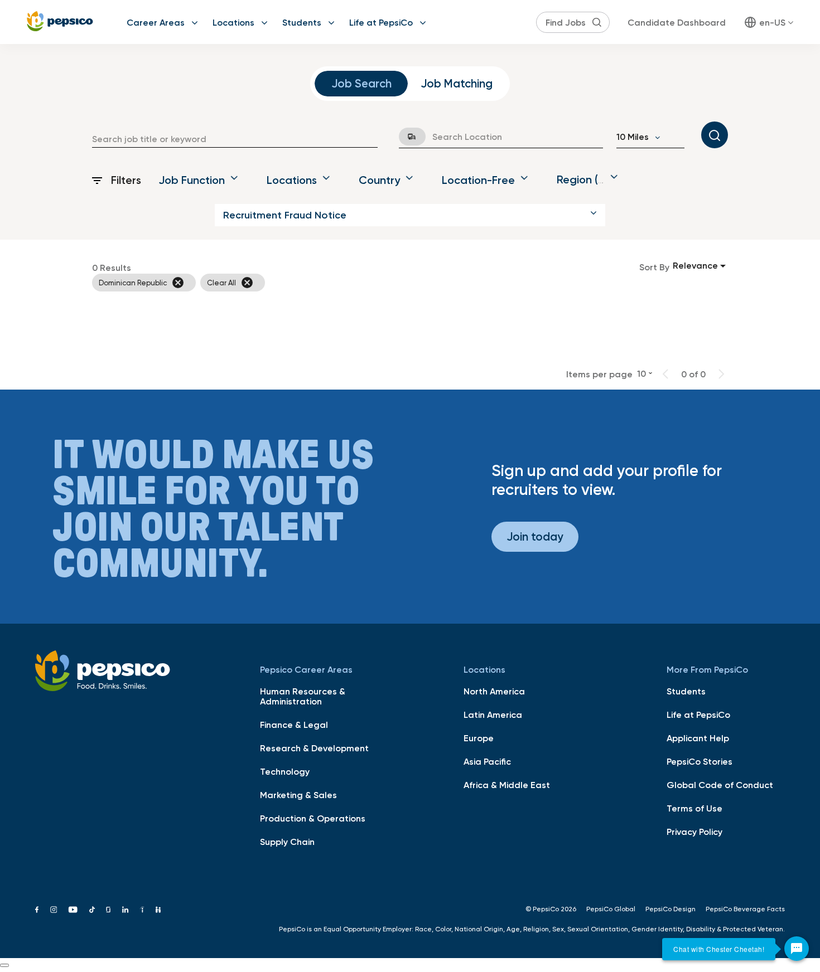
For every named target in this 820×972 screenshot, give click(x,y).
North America (494, 691)
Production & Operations (312, 818)
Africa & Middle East (507, 785)
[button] (410, 215)
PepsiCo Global (610, 909)
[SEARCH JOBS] (714, 135)
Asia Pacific (487, 761)
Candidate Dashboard (677, 22)
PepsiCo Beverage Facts (745, 909)
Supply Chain (287, 842)
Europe (479, 738)
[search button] (597, 22)
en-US (772, 22)
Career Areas (156, 22)
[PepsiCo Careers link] (60, 22)
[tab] (361, 83)
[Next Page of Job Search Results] (721, 374)
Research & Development (314, 748)
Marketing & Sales (298, 795)
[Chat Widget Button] (796, 948)
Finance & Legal (294, 725)
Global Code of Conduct (720, 785)
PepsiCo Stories (699, 761)
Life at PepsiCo (381, 22)
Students (301, 22)
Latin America (493, 714)
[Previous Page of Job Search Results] (665, 374)
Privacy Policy (694, 832)
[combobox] (235, 138)
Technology (285, 771)
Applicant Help (698, 738)
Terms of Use (694, 808)
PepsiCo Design (670, 909)
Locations (233, 22)
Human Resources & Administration (302, 696)
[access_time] (405, 136)
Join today (535, 536)
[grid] (360, 282)
